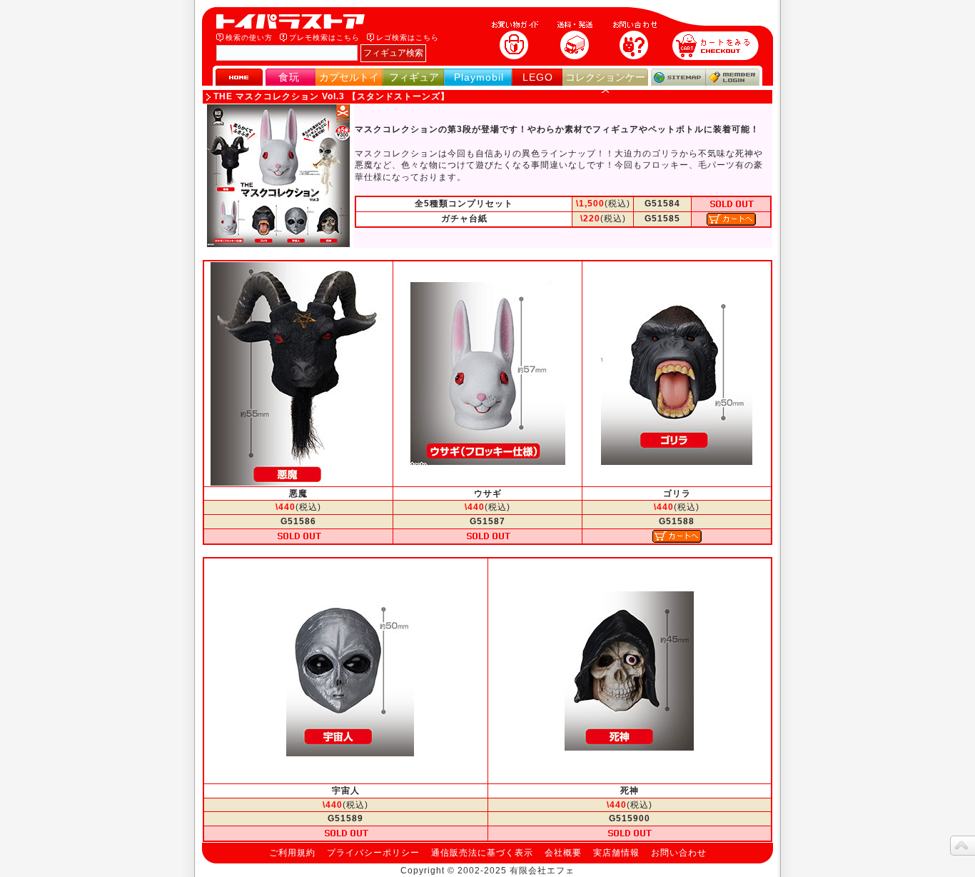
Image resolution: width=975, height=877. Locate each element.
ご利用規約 (292, 853)
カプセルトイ (349, 77)
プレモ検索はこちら (324, 37)
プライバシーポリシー (373, 853)
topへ (962, 846)
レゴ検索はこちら (407, 37)
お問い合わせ (679, 853)
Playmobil (479, 77)
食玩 (289, 77)
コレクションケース (605, 83)
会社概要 (563, 853)
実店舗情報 (616, 853)
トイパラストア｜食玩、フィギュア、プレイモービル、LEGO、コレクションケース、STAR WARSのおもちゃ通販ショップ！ (294, 21)
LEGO (537, 77)
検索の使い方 (249, 37)
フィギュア (414, 77)
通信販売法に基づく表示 (482, 853)
